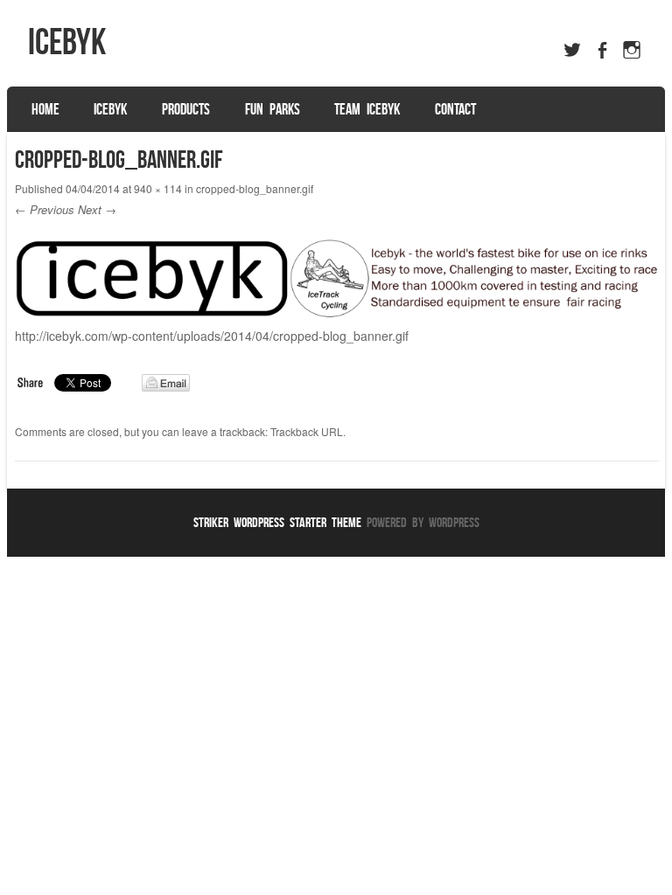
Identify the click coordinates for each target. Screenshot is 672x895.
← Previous (44, 209)
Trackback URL (306, 431)
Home (46, 109)
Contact (455, 109)
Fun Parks (272, 109)
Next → (97, 209)
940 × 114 (158, 188)
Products (186, 109)
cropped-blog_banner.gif (254, 188)
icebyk (67, 41)
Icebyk (110, 109)
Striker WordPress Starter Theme (277, 522)
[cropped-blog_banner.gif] (337, 312)
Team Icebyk (367, 109)
